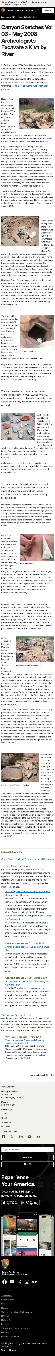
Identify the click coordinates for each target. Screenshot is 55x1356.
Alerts (10, 17)
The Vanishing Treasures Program (16, 1015)
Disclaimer (5, 1324)
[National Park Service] (3, 10)
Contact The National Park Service (16, 1312)
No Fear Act (6, 1320)
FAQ (5, 1118)
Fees (35, 17)
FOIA (3, 1304)
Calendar (27, 17)
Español (7, 1127)
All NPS (28, 1164)
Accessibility (6, 1295)
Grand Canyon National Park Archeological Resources (27, 859)
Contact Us (7, 1109)
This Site (27, 1157)
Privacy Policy (7, 1300)
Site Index (7, 1122)
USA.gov (5, 1332)
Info (2, 17)
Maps (19, 17)
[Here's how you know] (27, 3)
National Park (20, 10)
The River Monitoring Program (15, 866)
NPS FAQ (5, 1316)
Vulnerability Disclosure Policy (14, 1328)
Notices (4, 1308)
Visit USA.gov (8, 1350)
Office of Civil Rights (10, 1336)
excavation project (9, 692)
